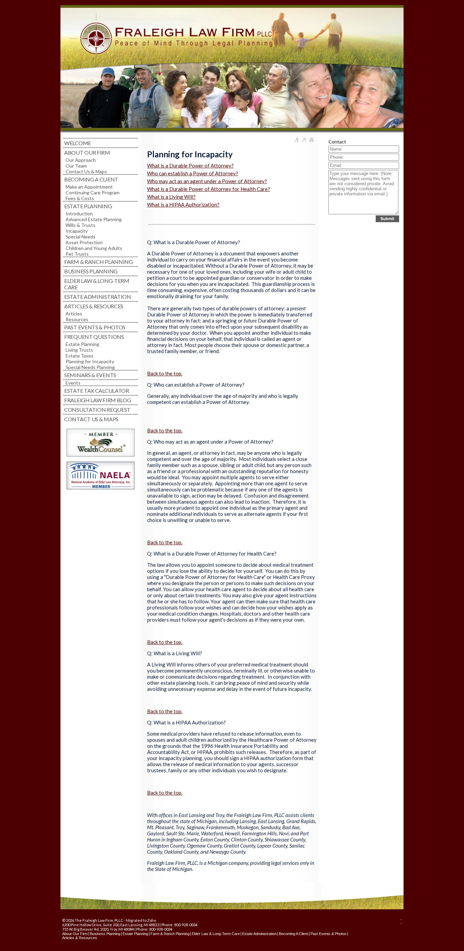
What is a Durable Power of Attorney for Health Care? (208, 189)
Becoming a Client (293, 934)
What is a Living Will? (171, 197)
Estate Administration (259, 934)
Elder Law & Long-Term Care (216, 934)
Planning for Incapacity (90, 361)
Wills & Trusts (80, 225)
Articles (74, 313)
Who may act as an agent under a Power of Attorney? (207, 181)
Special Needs (80, 236)
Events (73, 383)
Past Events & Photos (328, 934)
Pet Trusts (77, 254)
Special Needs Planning (90, 367)
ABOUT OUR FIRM (87, 152)
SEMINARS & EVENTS (90, 375)
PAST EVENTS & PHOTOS (94, 327)
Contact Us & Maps (86, 171)
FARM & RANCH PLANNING (98, 261)
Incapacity (77, 231)
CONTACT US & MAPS (91, 419)
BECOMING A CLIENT (91, 179)
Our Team (76, 166)
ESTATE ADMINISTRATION (97, 296)
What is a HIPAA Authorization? (183, 204)
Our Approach (81, 160)
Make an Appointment (89, 187)
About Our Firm (75, 934)
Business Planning (105, 934)
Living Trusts (79, 350)
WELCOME (77, 143)
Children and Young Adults (94, 248)
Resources (77, 319)
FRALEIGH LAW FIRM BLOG (97, 400)
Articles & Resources (79, 938)
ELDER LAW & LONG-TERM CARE (96, 283)
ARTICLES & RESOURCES (93, 306)
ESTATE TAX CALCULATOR (96, 390)
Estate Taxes (79, 355)
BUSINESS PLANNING (91, 271)
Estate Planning (82, 344)
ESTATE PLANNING (88, 206)
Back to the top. (164, 373)
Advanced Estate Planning (94, 219)
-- (401, 921)
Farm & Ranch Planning (170, 934)
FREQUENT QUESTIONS (94, 336)
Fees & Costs (80, 198)
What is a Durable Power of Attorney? (190, 165)
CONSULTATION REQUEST (97, 409)
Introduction (79, 213)
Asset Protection (84, 242)
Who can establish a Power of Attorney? (192, 173)
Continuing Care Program (93, 192)
